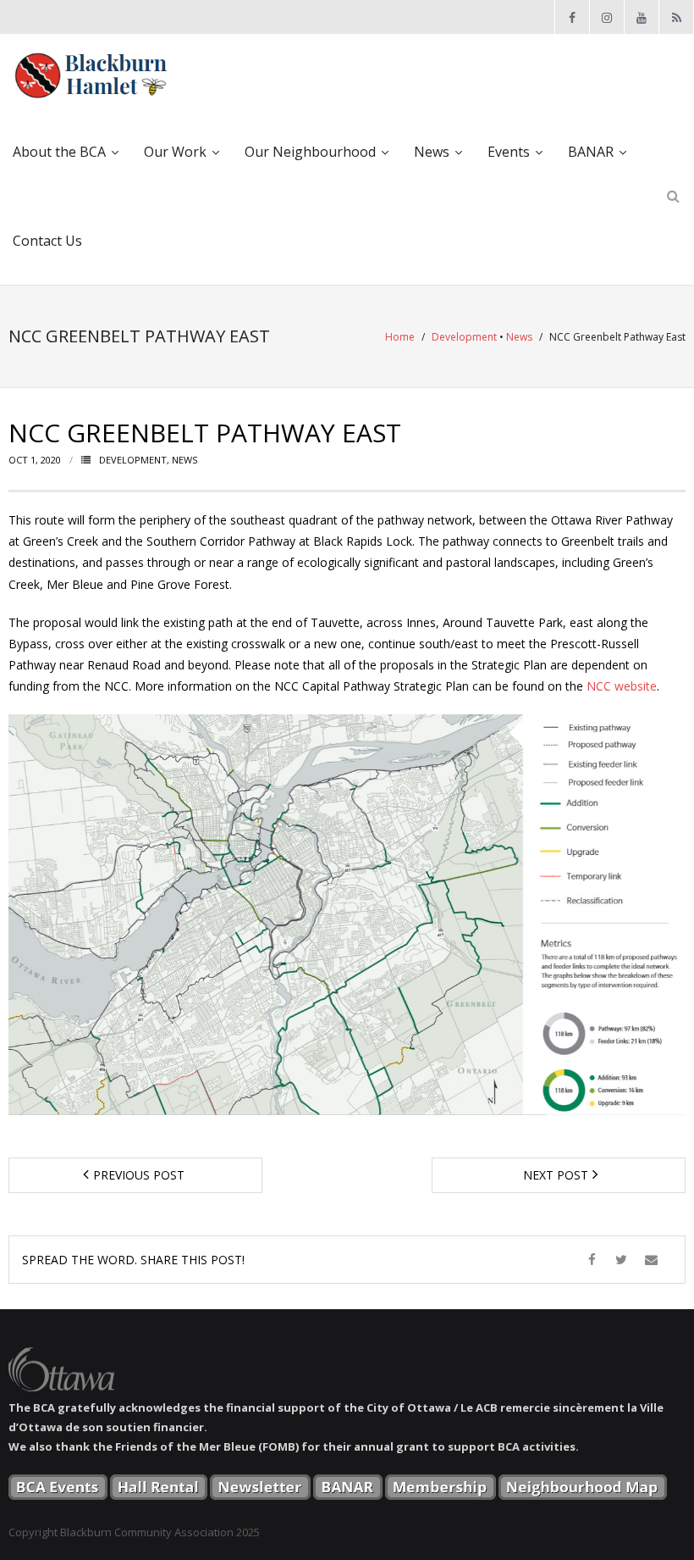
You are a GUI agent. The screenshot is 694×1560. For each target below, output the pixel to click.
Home (400, 337)
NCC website (622, 686)
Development (464, 337)
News (519, 337)
